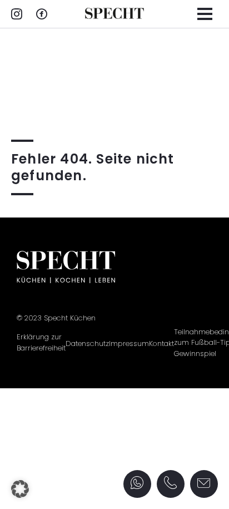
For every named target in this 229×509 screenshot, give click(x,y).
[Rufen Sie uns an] (170, 484)
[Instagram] (17, 15)
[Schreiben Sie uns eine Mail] (204, 484)
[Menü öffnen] (204, 14)
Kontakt (161, 343)
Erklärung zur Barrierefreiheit (41, 342)
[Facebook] (42, 15)
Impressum (129, 343)
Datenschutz (87, 343)
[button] (20, 489)
